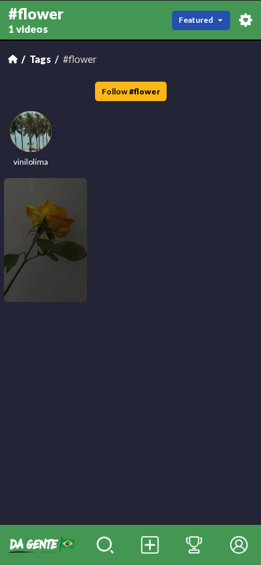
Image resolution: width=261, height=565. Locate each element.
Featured (196, 20)
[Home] (12, 59)
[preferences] (245, 20)
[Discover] (105, 545)
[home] (41, 545)
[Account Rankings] (194, 545)
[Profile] (238, 545)
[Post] (149, 545)
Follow (131, 91)
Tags (40, 59)
